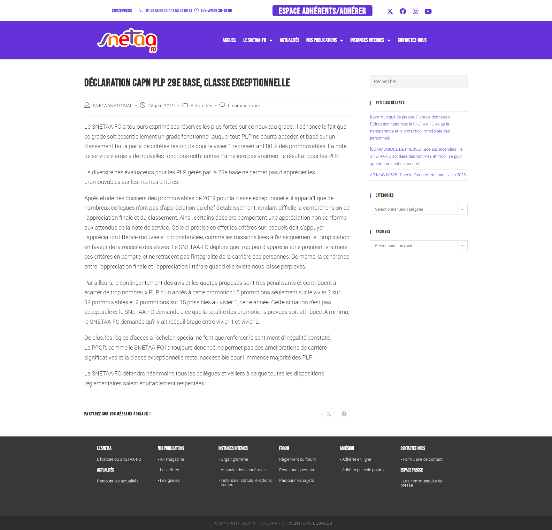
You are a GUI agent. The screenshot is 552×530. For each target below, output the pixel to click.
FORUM (284, 448)
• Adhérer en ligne (355, 459)
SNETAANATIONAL (113, 105)
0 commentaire (244, 105)
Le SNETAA (104, 448)
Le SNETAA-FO (254, 40)
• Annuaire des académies (242, 469)
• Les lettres (168, 469)
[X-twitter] (390, 11)
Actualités (289, 40)
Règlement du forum (297, 459)
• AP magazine (171, 459)
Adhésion (347, 448)
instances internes (367, 40)
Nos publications (321, 40)
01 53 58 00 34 (181, 10)
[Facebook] (402, 11)
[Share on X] (328, 414)
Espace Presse (412, 470)
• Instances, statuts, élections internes (245, 482)
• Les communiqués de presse (421, 483)
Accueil (229, 40)
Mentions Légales (310, 523)
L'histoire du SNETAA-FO (119, 459)
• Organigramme (233, 459)
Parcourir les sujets (296, 480)
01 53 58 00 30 (157, 10)
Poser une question (296, 469)
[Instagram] (415, 11)
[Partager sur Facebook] (344, 414)
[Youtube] (428, 11)
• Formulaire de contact (421, 459)
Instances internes (233, 448)
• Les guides (169, 480)
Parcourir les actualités (118, 481)
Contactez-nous (412, 40)
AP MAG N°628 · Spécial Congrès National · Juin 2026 (418, 174)
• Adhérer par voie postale (363, 469)
